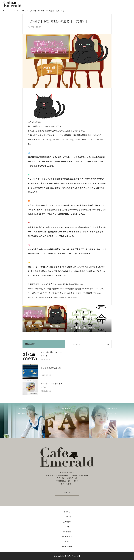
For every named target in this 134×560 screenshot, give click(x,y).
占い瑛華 (67, 521)
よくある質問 (67, 536)
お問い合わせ (67, 546)
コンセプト (67, 516)
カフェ (67, 526)
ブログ (67, 541)
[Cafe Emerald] (12, 4)
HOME (67, 511)
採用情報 (67, 531)
